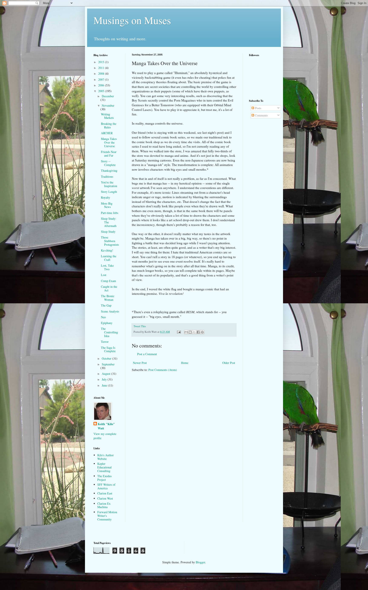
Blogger (200, 562)
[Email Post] (178, 332)
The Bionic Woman (107, 298)
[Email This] (186, 332)
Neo (103, 317)
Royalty (105, 197)
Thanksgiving (109, 171)
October (107, 358)
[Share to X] (194, 332)
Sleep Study (108, 232)
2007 (101, 79)
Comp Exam (108, 281)
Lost (103, 275)
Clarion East (104, 493)
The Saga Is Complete (108, 349)
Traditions (107, 176)
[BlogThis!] (190, 332)
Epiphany (106, 323)
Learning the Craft (108, 258)
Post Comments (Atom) (162, 370)
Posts (257, 108)
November (108, 105)
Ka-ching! (107, 250)
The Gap (106, 305)
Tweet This (140, 326)
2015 (101, 62)
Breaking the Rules (108, 125)
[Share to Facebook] (198, 332)
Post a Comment (147, 354)
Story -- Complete (108, 163)
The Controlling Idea (109, 332)
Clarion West (105, 498)
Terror (105, 342)
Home (184, 363)
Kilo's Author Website (105, 457)
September (108, 364)
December (108, 96)
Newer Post (140, 363)
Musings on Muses (132, 20)
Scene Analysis (110, 311)
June (105, 385)
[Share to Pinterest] (202, 332)
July (105, 379)
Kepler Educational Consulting (104, 467)
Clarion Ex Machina (104, 505)
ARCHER (107, 133)
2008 (101, 73)
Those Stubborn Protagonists (110, 241)
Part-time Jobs (109, 213)
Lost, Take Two (107, 267)
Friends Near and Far (108, 153)
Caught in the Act (109, 288)
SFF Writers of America (106, 486)
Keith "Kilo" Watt (106, 426)
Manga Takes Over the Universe (109, 142)
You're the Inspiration (109, 184)
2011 (101, 68)
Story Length (109, 192)
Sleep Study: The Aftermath (108, 222)
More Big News (106, 205)
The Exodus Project (104, 478)
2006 (101, 85)
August (106, 374)
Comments (261, 115)
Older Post (228, 363)
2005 (101, 91)
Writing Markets (107, 116)
